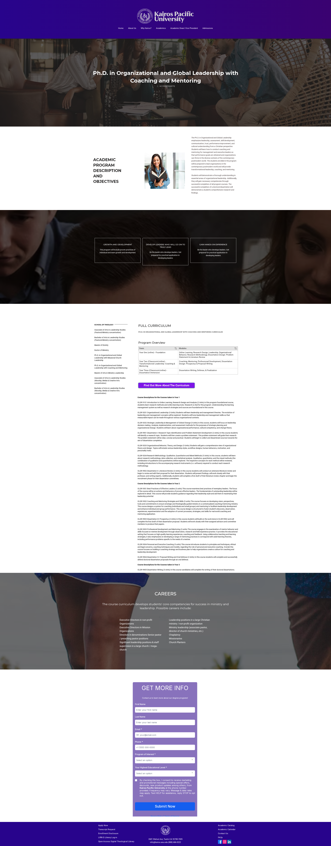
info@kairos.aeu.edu (159, 842)
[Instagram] (225, 842)
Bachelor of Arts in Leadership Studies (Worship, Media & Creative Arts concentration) (109, 390)
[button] (132, 28)
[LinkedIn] (229, 842)
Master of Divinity (101, 345)
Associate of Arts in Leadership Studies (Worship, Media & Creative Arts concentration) (110, 380)
